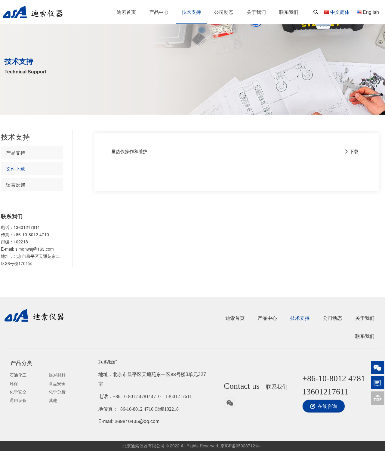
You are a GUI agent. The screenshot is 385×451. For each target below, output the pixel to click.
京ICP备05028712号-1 (241, 446)
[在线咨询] (377, 382)
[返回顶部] (377, 398)
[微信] (377, 367)
